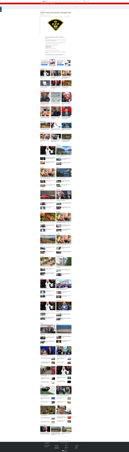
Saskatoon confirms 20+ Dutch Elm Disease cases (47, 266)
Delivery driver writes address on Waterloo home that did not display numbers (66, 248)
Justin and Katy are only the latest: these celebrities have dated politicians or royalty (55, 141)
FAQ (65, 440)
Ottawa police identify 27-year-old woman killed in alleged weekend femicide (66, 181)
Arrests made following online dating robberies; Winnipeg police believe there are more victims (66, 229)
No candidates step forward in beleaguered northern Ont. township (63, 266)
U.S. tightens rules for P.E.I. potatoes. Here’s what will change (66, 87)
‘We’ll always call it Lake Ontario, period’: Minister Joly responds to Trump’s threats (55, 118)
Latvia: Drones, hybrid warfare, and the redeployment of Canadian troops (66, 433)
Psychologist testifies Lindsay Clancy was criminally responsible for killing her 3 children (66, 337)
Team (70, 440)
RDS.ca (76, 448)
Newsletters (67, 440)
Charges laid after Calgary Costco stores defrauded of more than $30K (47, 334)
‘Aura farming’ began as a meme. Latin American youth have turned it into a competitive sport (63, 395)
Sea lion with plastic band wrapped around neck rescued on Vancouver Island (66, 318)
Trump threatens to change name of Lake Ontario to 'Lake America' (45, 117)
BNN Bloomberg (66, 447)
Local (50, 1)
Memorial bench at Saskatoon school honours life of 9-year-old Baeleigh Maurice (50, 273)
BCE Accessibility (46, 446)
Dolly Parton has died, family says (44, 155)
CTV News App (60, 440)
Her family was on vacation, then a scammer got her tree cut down (44, 129)
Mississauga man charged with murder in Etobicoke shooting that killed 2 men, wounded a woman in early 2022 (50, 158)
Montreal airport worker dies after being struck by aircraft (47, 200)
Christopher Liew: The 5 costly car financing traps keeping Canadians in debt (66, 129)
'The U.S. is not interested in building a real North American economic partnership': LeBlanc (66, 118)
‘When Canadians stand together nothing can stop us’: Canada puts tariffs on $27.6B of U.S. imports (45, 103)
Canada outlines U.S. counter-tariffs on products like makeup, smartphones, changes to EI (66, 77)
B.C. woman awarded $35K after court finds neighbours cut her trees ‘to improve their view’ (63, 155)
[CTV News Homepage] (45, 1)
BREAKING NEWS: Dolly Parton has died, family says (45, 77)
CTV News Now (75, 1)
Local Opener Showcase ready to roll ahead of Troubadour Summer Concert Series (62, 289)
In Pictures (59, 1)
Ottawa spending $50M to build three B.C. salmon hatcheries (63, 311)
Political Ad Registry (57, 448)
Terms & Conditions (57, 447)
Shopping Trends (70, 1)
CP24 (65, 446)
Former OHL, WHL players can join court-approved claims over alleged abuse (56, 129)
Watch (56, 1)
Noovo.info (76, 446)
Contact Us (63, 440)
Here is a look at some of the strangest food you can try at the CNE (44, 141)
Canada (53, 1)
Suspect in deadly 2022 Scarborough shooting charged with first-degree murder (50, 337)
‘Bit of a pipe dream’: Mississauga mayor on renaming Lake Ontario (55, 103)
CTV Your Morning (64, 1)
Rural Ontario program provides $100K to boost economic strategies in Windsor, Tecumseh (50, 318)
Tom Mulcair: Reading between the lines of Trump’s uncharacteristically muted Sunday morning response (45, 433)
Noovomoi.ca (76, 447)
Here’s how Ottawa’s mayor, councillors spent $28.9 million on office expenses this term (63, 178)
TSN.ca (66, 448)
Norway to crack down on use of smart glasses (63, 414)
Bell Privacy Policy (57, 446)
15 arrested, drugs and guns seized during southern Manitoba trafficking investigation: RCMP (66, 225)
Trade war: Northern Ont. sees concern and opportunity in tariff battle (66, 269)
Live (79, 1)
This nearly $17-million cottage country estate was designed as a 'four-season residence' (66, 141)
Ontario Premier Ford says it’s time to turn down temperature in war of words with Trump (55, 87)
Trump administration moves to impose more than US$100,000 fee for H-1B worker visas (63, 355)
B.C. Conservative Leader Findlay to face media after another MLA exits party (66, 163)
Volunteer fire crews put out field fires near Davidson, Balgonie (47, 244)
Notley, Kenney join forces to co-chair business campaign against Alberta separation (66, 207)
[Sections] (41, 1)
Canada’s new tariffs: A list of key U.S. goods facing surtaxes (44, 87)
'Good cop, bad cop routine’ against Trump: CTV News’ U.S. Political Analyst (66, 103)
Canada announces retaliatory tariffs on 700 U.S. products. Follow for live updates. (55, 77)
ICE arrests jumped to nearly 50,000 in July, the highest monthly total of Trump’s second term (66, 341)
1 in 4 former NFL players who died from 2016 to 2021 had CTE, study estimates (48, 395)
